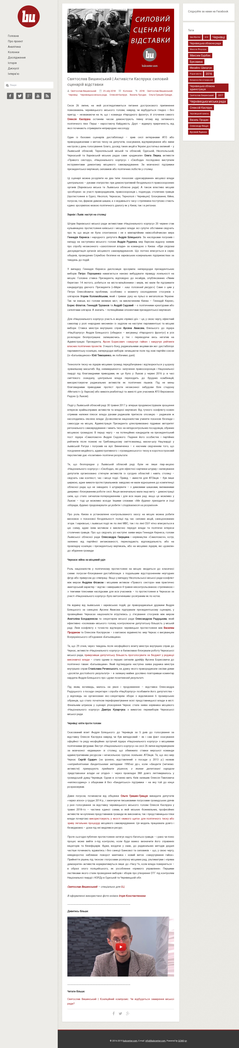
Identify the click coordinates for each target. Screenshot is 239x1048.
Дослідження (17, 57)
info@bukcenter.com (155, 1041)
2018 (141, 91)
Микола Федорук (198, 49)
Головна (13, 36)
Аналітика (14, 46)
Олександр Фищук (199, 126)
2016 (209, 73)
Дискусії (13, 68)
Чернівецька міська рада (93, 94)
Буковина (196, 61)
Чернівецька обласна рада (205, 43)
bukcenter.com (130, 1041)
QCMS (181, 1041)
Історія (12, 63)
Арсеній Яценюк (198, 132)
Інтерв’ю (13, 73)
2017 (220, 95)
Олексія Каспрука (78, 119)
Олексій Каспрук (118, 94)
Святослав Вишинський (83, 91)
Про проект (15, 41)
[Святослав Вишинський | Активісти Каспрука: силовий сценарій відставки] (120, 41)
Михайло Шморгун (201, 67)
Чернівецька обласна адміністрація (202, 88)
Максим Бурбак (200, 55)
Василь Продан (138, 94)
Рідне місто (195, 74)
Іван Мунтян (195, 37)
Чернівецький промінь (199, 114)
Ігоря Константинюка (132, 895)
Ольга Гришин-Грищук (160, 94)
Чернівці (73, 94)
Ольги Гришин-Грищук (134, 795)
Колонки (13, 52)
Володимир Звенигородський (201, 80)
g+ (186, 1041)
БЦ (122, 886)
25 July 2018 (109, 91)
